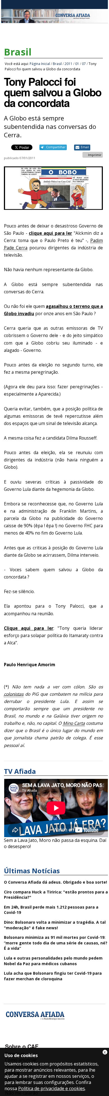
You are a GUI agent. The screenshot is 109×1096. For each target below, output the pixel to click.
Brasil (18, 51)
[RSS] (54, 1038)
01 (77, 63)
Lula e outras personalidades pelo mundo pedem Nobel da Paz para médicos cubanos (53, 960)
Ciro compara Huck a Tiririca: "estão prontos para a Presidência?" (56, 894)
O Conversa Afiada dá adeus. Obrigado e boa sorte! (55, 882)
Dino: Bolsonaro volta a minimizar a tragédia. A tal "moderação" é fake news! (55, 924)
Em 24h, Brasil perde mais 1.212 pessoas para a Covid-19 (51, 909)
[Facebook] (10, 1038)
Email (85, 147)
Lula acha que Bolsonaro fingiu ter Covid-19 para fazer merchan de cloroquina (53, 975)
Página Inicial (40, 63)
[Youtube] (25, 1038)
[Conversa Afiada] (54, 20)
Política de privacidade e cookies (51, 1088)
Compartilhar (55, 147)
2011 (68, 63)
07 (84, 63)
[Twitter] (40, 1038)
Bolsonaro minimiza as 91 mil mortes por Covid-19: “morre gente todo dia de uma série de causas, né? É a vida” (55, 943)
